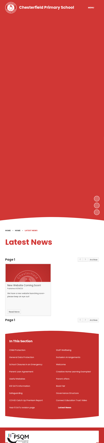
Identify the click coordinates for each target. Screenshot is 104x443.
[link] (80, 259)
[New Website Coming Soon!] (28, 273)
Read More (14, 311)
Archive (93, 259)
